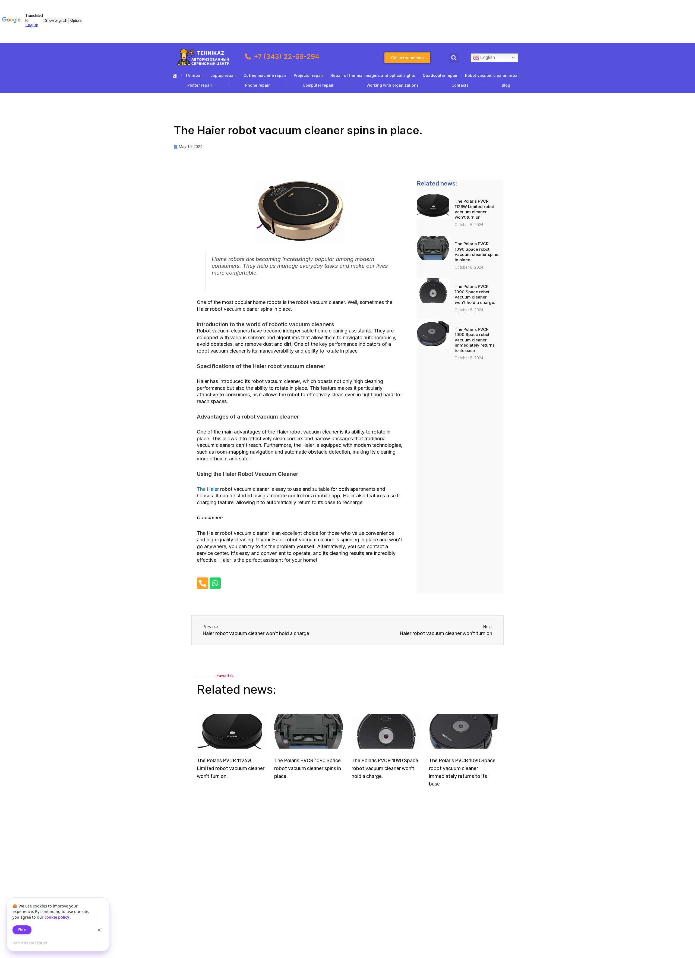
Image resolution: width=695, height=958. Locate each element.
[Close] (99, 930)
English (487, 57)
